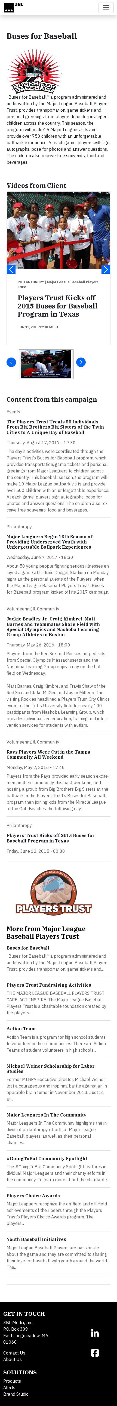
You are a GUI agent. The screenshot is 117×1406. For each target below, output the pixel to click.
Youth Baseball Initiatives (36, 1239)
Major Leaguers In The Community (47, 1115)
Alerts (9, 1387)
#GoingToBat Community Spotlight (47, 1158)
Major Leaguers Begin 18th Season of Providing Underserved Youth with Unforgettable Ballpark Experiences (49, 542)
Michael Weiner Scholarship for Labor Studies (51, 1068)
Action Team (21, 1028)
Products (12, 1381)
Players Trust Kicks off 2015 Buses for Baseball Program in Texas (58, 305)
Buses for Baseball (28, 948)
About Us (12, 1359)
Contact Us (14, 1353)
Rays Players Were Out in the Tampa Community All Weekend (48, 754)
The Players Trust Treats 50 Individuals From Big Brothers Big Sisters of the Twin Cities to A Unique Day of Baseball (55, 427)
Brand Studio (16, 1394)
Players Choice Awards (33, 1195)
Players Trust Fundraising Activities (49, 985)
